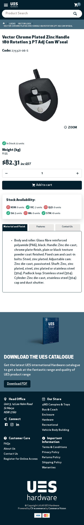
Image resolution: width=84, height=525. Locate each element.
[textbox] (36, 14)
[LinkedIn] (17, 424)
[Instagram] (11, 424)
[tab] (15, 227)
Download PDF (17, 383)
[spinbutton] (42, 173)
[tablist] (42, 258)
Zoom (72, 127)
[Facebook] (6, 424)
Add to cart (44, 185)
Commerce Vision (57, 508)
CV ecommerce (37, 508)
